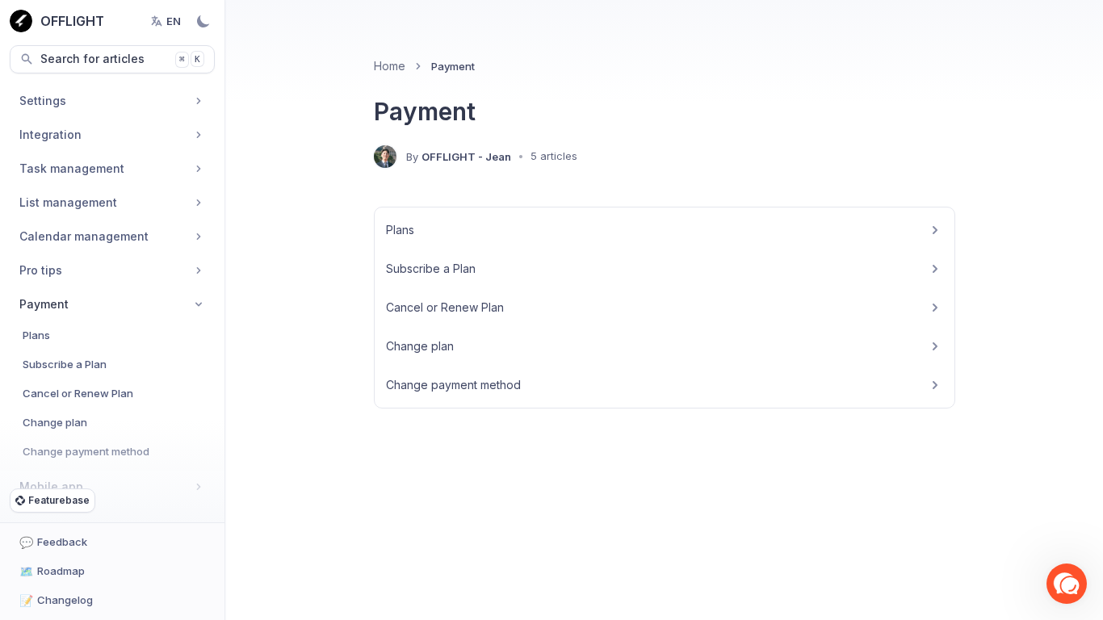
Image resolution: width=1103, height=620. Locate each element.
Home (389, 66)
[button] (1066, 583)
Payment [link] (453, 66)
